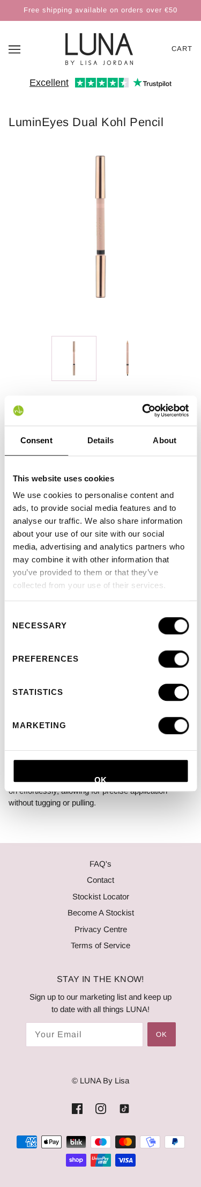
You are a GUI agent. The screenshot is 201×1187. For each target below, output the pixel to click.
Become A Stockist (101, 912)
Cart (182, 49)
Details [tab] (100, 440)
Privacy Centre (101, 929)
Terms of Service (100, 945)
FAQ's (100, 863)
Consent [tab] (36, 440)
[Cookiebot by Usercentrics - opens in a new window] (143, 410)
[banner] (99, 48)
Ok (161, 1034)
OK (100, 779)
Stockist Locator (100, 896)
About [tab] (164, 440)
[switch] (173, 659)
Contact (100, 879)
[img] (77, 1108)
